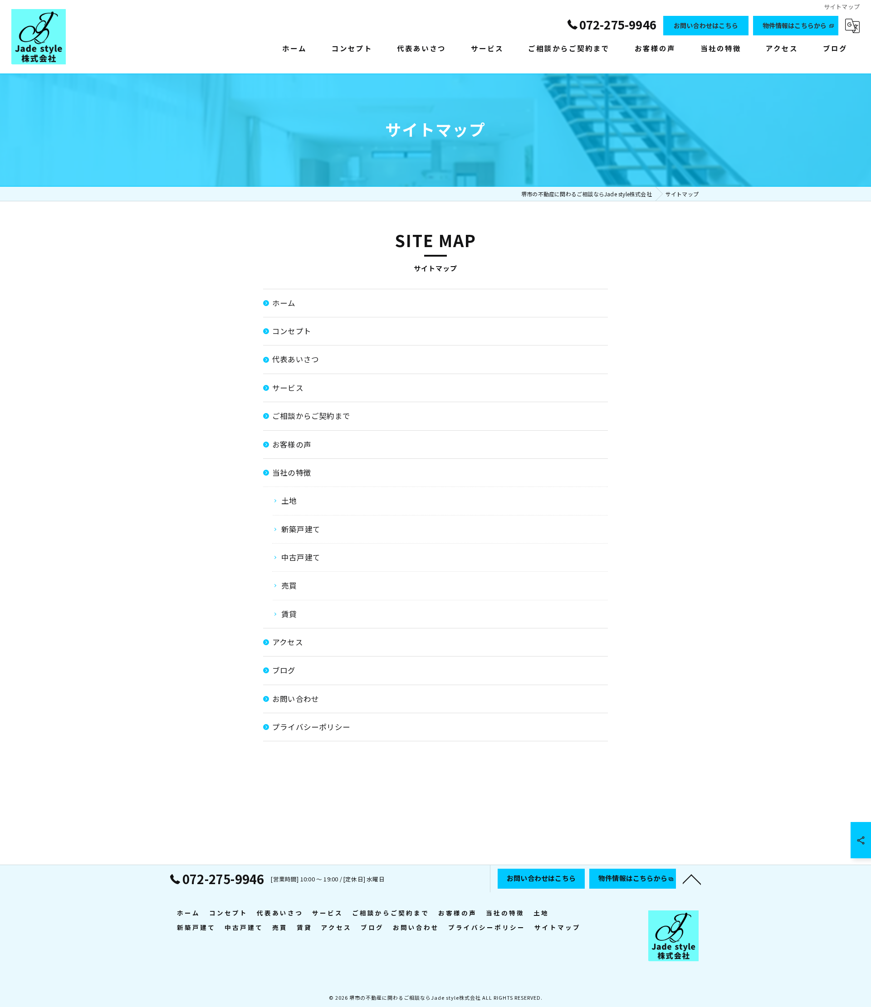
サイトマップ (557, 927)
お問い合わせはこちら (706, 25)
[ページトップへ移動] (692, 879)
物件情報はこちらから (795, 25)
